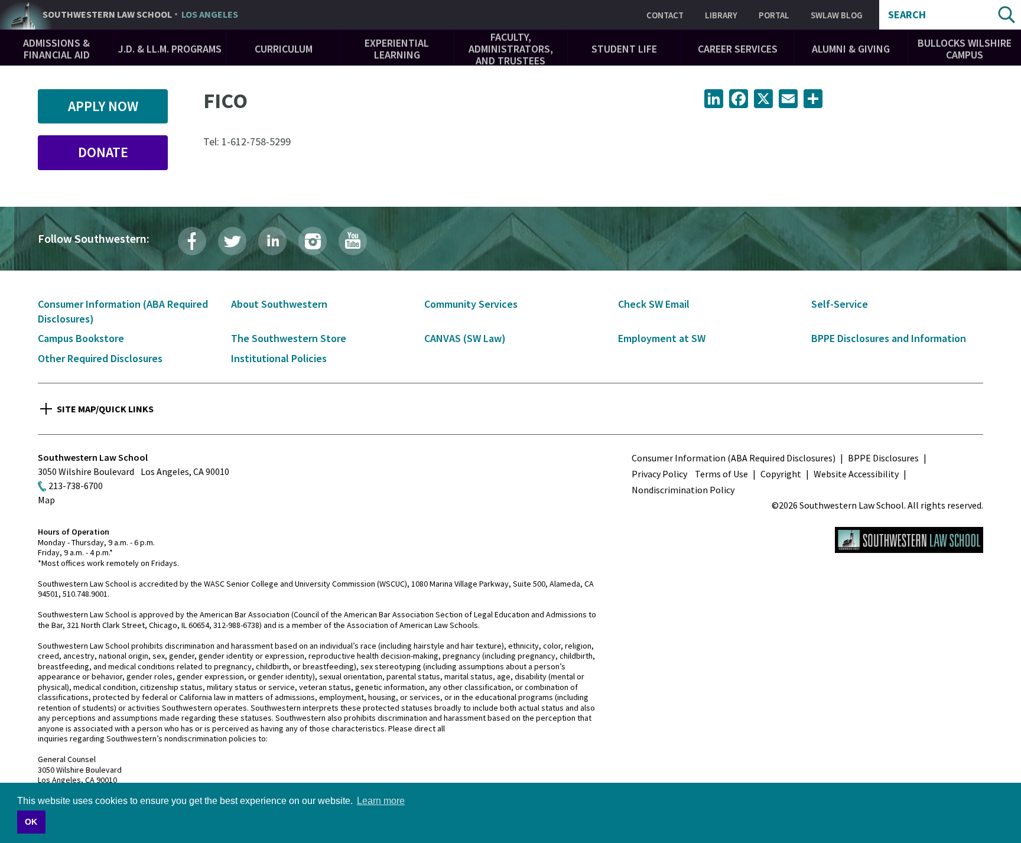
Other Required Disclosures (100, 358)
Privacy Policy (659, 474)
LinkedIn (272, 241)
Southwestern (140, 14)
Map (46, 500)
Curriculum (284, 49)
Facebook (192, 241)
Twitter (232, 241)
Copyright (780, 474)
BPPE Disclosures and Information (888, 338)
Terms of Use (721, 474)
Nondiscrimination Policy (683, 490)
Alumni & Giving (851, 49)
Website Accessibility (856, 474)
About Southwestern (279, 304)
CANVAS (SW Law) (465, 338)
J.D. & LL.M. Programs (170, 49)
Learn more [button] (381, 801)
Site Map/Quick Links (105, 409)
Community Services (471, 304)
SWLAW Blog (837, 15)
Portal (774, 15)
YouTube (353, 241)
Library (721, 15)
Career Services (738, 49)
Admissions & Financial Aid (56, 48)
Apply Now (103, 106)
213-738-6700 (75, 486)
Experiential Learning (397, 48)
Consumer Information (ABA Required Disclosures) (733, 458)
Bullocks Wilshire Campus (965, 48)
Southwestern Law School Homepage (909, 540)
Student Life (624, 49)
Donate (103, 152)
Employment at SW (661, 338)
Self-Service (839, 304)
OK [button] (31, 821)
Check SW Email (654, 304)
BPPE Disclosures (883, 458)
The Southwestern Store (288, 338)
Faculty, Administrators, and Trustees (511, 48)
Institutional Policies (279, 358)
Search (907, 15)
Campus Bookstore (81, 338)
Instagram (312, 241)
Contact (665, 15)
